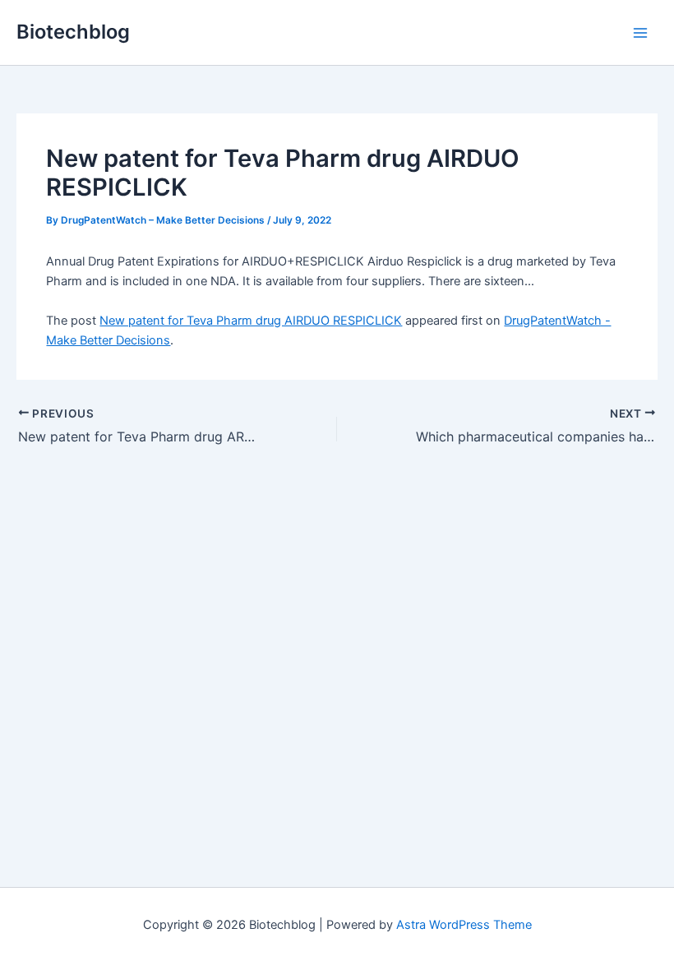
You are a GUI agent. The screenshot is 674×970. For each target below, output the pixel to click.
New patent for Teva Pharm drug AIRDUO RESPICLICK (250, 320)
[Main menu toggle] (640, 33)
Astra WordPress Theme (464, 924)
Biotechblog (73, 32)
